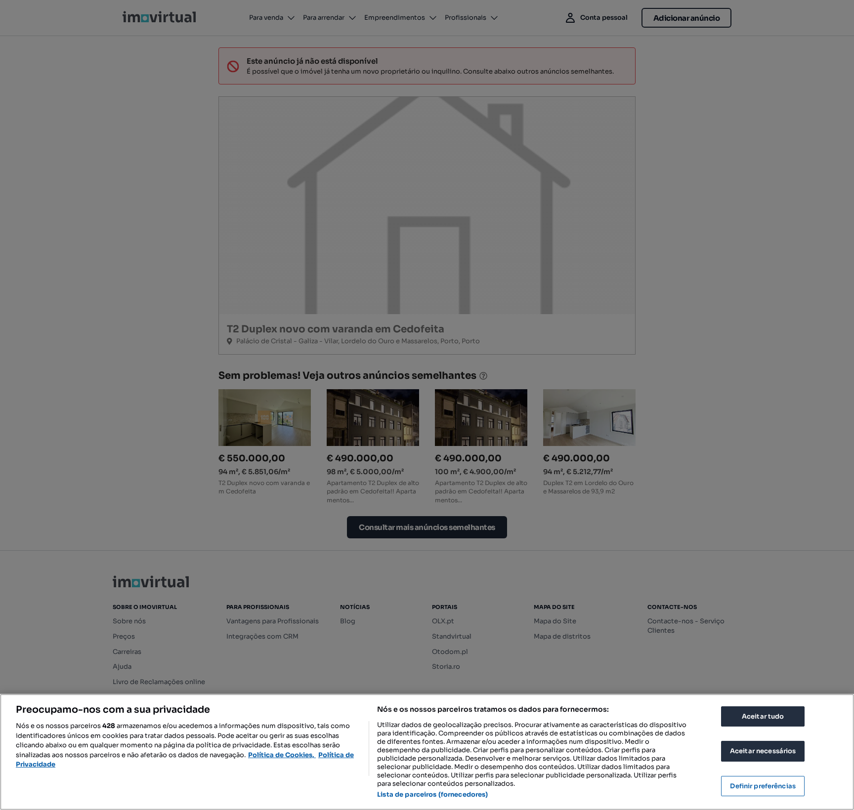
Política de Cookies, (282, 755)
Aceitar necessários (763, 751)
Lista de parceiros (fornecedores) (432, 794)
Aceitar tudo (763, 716)
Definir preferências (763, 786)
